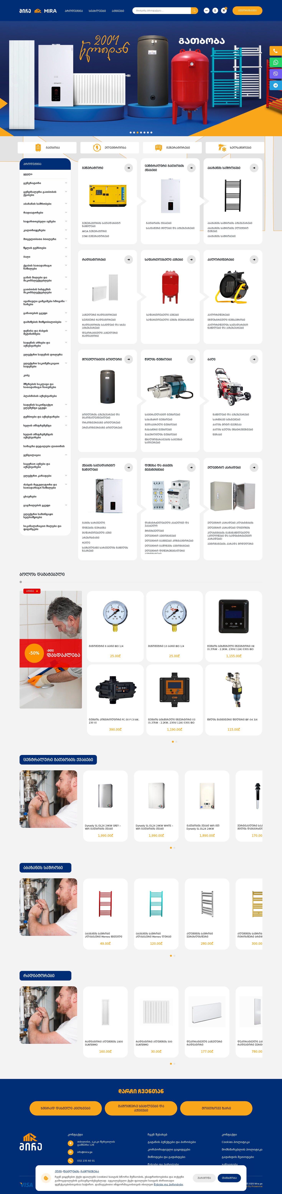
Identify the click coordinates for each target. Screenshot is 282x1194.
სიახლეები (97, 10)
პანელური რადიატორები (99, 315)
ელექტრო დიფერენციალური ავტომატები (165, 552)
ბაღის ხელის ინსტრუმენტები (233, 429)
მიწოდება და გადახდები (166, 1157)
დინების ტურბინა (94, 528)
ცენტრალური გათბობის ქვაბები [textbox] (58, 759)
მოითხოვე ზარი (216, 1108)
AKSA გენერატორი (94, 231)
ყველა (27, 174)
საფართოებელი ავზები (162, 315)
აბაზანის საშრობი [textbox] (43, 867)
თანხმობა (229, 1178)
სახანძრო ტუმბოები (158, 419)
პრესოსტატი (90, 537)
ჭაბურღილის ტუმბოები (161, 434)
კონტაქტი (229, 1134)
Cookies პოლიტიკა (236, 1142)
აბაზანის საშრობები (222, 236)
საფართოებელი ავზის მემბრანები (170, 320)
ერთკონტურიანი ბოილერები (102, 427)
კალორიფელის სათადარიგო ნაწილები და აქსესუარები (228, 326)
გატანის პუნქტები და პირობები (172, 1142)
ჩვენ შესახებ (157, 1134)
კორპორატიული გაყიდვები (169, 1149)
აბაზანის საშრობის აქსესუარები (230, 223)
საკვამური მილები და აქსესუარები (170, 228)
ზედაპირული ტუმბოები (161, 424)
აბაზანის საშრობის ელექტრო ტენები (228, 230)
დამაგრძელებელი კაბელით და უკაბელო (167, 524)
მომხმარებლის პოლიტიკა (242, 1149)
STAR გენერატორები (95, 236)
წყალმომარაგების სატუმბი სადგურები (163, 441)
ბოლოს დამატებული (42, 574)
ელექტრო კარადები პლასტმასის (230, 523)
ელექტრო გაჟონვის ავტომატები (167, 546)
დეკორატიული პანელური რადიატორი (100, 334)
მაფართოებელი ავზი (96, 532)
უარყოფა (204, 1178)
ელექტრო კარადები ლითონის (229, 528)
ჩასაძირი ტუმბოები (158, 429)
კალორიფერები (219, 315)
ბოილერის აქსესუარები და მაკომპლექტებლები (101, 416)
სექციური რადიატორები (99, 320)
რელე (86, 542)
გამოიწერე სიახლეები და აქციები (141, 1108)
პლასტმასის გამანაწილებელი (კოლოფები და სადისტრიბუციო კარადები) (230, 535)
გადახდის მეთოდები (238, 1157)
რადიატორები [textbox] (38, 975)
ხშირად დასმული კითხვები (65, 1108)
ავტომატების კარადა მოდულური (230, 544)
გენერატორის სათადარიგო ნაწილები (101, 225)
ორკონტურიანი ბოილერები (101, 422)
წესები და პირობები (168, 1184)
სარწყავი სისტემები (226, 419)
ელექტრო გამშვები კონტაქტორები (169, 541)
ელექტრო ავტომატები (160, 536)
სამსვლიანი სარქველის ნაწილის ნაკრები (105, 549)
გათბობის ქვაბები (159, 223)
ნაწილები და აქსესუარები (231, 414)
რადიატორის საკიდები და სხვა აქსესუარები (104, 326)
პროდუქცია (74, 10)
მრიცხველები (154, 531)
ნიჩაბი (217, 434)
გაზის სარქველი (93, 523)
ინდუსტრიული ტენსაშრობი (226, 320)
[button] (131, 132)
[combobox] (58, 760)
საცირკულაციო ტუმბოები (162, 414)
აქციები (118, 10)
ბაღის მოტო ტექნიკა (227, 424)
